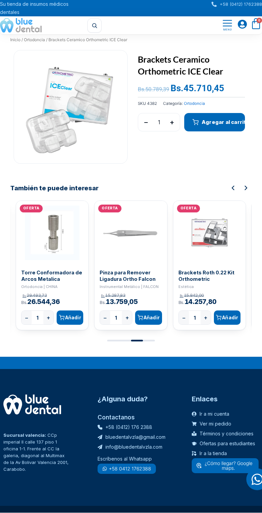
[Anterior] (233, 188)
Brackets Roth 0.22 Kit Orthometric (206, 276)
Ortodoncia (34, 39)
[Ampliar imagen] (116, 62)
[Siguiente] (246, 188)
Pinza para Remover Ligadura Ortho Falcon (128, 276)
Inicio (15, 39)
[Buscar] (94, 25)
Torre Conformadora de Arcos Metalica (51, 276)
